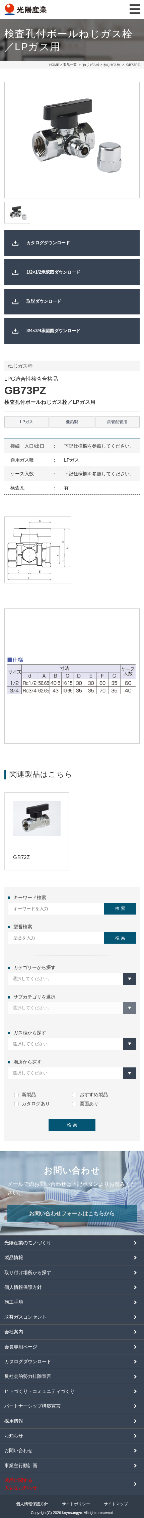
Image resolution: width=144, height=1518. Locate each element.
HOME (54, 65)
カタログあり (36, 1103)
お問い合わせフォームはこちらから (72, 1213)
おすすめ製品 (94, 1094)
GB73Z (21, 857)
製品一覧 (70, 65)
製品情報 (13, 1257)
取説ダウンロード (43, 301)
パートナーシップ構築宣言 (32, 1406)
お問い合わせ (18, 1450)
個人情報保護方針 (23, 1287)
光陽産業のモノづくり (27, 1242)
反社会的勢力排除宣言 (27, 1376)
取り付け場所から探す (27, 1272)
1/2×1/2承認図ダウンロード (53, 272)
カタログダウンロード (48, 242)
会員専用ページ (20, 1346)
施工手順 (13, 1302)
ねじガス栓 (91, 65)
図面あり (89, 1103)
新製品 (29, 1094)
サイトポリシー (76, 1504)
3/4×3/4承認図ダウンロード (53, 330)
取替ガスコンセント (25, 1317)
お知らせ (13, 1435)
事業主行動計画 (20, 1465)
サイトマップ (116, 1504)
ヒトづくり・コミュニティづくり (39, 1391)
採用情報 (13, 1421)
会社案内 (13, 1331)
